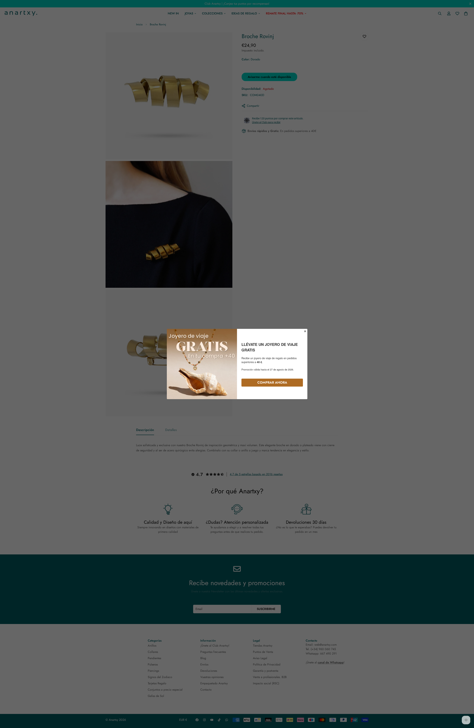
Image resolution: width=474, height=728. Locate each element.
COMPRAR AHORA (272, 382)
